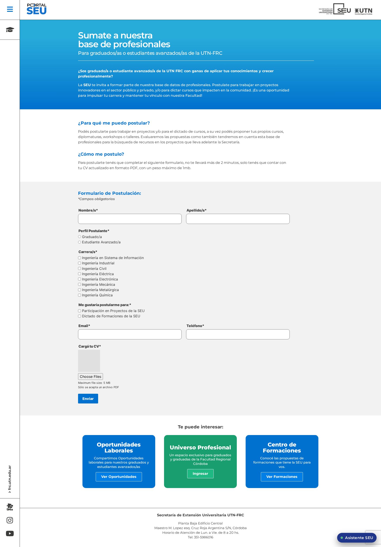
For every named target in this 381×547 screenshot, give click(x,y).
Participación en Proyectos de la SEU (113, 311)
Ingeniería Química (97, 295)
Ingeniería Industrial (98, 263)
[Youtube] (9, 533)
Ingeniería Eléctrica (98, 274)
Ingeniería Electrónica (100, 279)
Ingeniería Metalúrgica (100, 290)
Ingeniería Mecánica (98, 285)
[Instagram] (9, 520)
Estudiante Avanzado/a (101, 242)
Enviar (88, 398)
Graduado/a (92, 237)
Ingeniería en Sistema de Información (113, 258)
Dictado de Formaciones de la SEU (111, 316)
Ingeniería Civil (94, 269)
